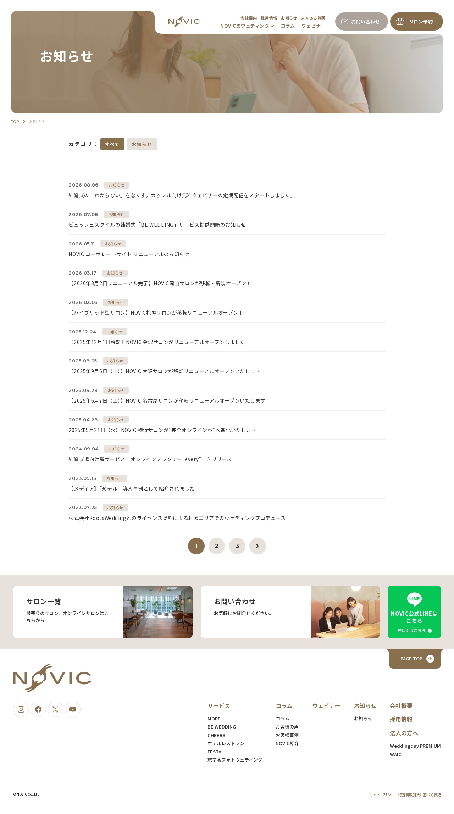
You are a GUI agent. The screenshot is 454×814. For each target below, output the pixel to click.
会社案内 (248, 18)
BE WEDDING (221, 726)
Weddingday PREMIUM (415, 745)
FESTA (214, 751)
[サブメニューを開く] (272, 26)
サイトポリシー (382, 794)
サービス (218, 706)
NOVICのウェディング (244, 25)
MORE (214, 718)
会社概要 (401, 706)
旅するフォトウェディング (234, 759)
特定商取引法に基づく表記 (419, 794)
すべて (112, 144)
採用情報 (269, 18)
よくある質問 (313, 18)
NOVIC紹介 (287, 743)
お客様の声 (287, 726)
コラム (288, 25)
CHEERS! (217, 735)
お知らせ (289, 18)
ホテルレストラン (225, 743)
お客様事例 (287, 735)
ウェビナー (313, 25)
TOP (15, 121)
